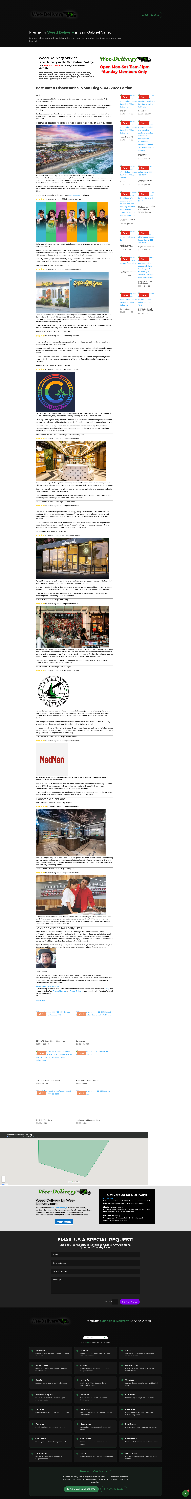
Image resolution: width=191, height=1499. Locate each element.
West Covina (131, 1453)
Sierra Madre (131, 1439)
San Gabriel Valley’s (59, 1208)
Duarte (38, 1380)
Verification (64, 1221)
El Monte (84, 1380)
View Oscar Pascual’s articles (47, 986)
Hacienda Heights (44, 1395)
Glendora (129, 1380)
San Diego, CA (74, 195)
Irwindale (84, 1395)
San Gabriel (40, 1439)
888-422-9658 (151, 15)
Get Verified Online (115, 1489)
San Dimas (130, 1424)
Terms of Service (59, 991)
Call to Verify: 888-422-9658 (83, 1489)
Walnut (83, 1453)
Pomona (39, 1424)
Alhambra (40, 1350)
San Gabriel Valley (80, 62)
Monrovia (85, 1409)
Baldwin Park (41, 1365)
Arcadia (84, 1350)
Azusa (128, 1350)
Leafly (107, 989)
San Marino (85, 1439)
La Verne (39, 1409)
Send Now (130, 1301)
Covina (83, 1365)
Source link (40, 1000)
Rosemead (85, 1424)
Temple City (41, 1453)
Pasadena (130, 1409)
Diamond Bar (131, 1365)
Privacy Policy (75, 991)
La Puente (130, 1395)
